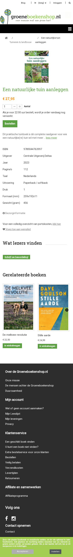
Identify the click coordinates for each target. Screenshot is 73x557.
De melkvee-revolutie (15, 334)
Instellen (55, 551)
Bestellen (10, 457)
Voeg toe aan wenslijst (18, 229)
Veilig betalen (13, 462)
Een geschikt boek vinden (20, 441)
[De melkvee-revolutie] (18, 307)
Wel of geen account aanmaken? (24, 408)
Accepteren (22, 551)
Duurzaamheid (13, 390)
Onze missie (12, 380)
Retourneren (12, 478)
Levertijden (11, 473)
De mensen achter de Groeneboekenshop (29, 385)
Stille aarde (44, 335)
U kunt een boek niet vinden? (21, 446)
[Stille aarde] (53, 307)
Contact (10, 531)
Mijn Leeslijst (12, 413)
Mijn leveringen (13, 418)
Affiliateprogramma (16, 495)
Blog (23, 3)
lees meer (51, 137)
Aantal (27, 106)
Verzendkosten (14, 467)
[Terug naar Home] (6, 38)
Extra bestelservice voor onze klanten (27, 452)
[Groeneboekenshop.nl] (30, 16)
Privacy (9, 424)
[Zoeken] (68, 3)
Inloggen (57, 3)
